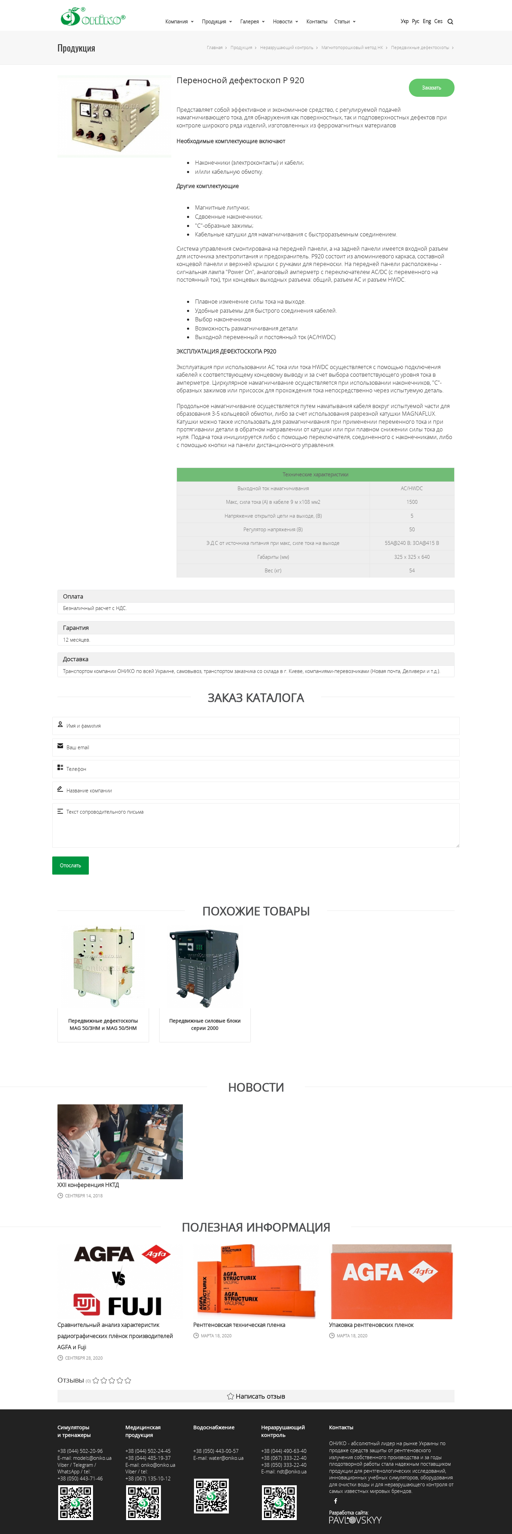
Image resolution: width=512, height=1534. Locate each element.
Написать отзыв (260, 1396)
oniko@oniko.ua (158, 1465)
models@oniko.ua (92, 1458)
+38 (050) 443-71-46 (80, 1478)
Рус (415, 21)
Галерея (249, 21)
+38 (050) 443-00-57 (216, 1451)
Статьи (342, 21)
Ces (438, 21)
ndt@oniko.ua (292, 1471)
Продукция (214, 21)
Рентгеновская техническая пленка (239, 1325)
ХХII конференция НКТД (88, 1185)
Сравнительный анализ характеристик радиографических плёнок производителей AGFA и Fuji (115, 1336)
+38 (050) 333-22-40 (284, 1465)
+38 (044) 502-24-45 (148, 1451)
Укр (405, 21)
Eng (427, 21)
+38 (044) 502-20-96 (80, 1451)
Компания (176, 21)
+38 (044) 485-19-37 (148, 1458)
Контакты (317, 21)
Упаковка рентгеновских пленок (371, 1325)
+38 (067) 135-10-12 (148, 1478)
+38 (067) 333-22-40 (284, 1458)
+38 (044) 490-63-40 (284, 1451)
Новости (282, 21)
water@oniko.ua (226, 1458)
